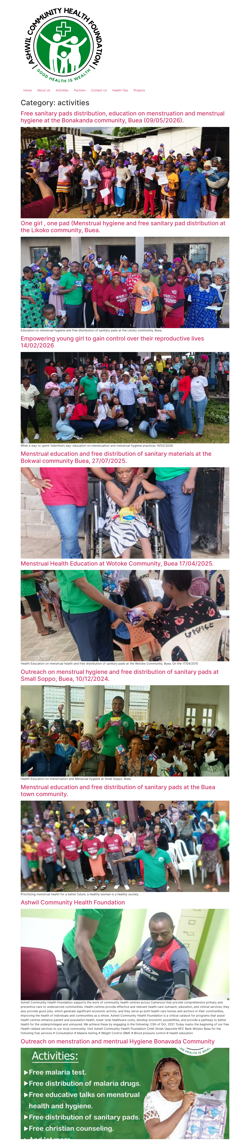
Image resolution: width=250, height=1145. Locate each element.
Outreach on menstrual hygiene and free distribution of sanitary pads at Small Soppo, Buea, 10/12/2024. (120, 675)
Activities (62, 90)
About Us (43, 90)
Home (27, 90)
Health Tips (120, 90)
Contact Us (99, 90)
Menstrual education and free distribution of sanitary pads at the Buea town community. (118, 790)
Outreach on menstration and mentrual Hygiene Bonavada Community (118, 1041)
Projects (139, 90)
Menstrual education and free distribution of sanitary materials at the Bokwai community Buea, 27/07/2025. (116, 457)
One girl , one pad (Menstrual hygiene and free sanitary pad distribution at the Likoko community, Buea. (123, 227)
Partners (80, 90)
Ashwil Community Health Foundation (73, 902)
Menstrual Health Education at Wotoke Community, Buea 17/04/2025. (117, 563)
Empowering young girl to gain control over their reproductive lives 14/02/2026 (112, 342)
